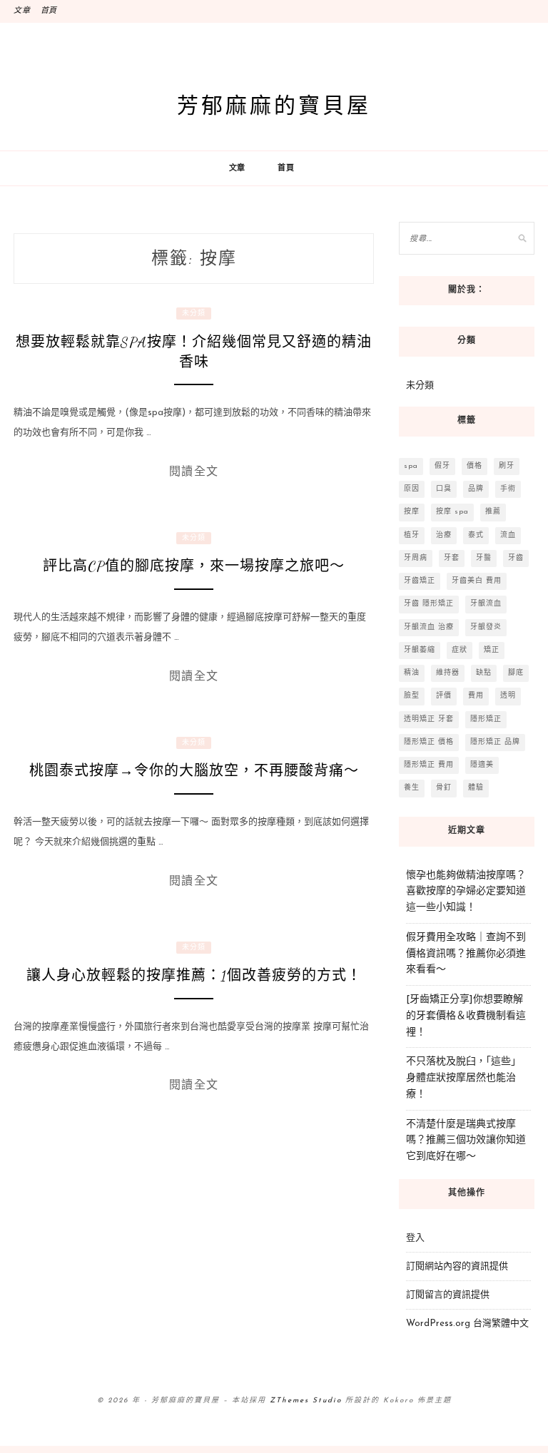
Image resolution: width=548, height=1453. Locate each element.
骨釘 (444, 788)
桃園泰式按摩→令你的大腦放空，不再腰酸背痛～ (194, 771)
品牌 (476, 489)
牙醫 (484, 558)
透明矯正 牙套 (429, 719)
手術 (508, 489)
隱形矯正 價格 (429, 742)
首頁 (49, 11)
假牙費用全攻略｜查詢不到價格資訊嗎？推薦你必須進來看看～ (466, 954)
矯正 (491, 650)
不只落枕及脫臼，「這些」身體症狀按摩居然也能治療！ (463, 1078)
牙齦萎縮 (419, 650)
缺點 (484, 673)
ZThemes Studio (306, 1400)
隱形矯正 (486, 719)
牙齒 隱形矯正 (429, 604)
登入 (415, 1238)
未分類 (194, 313)
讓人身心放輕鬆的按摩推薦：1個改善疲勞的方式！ (194, 975)
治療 (444, 535)
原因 (412, 489)
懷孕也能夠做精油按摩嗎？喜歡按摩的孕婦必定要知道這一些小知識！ (466, 892)
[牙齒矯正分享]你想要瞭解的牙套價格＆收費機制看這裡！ (466, 1016)
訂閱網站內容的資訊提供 (457, 1266)
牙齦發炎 (486, 627)
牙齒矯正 (419, 581)
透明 (508, 696)
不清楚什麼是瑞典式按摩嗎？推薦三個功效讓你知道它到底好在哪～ (466, 1141)
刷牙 (506, 466)
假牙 (442, 466)
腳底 (516, 673)
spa (411, 466)
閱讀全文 (194, 471)
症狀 (459, 650)
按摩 (412, 512)
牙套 (452, 558)
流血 (508, 535)
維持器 (448, 673)
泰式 (476, 535)
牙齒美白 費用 (477, 581)
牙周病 (415, 558)
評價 (444, 696)
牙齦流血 (486, 604)
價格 (474, 466)
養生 (412, 788)
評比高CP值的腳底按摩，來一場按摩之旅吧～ (194, 566)
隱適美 (482, 765)
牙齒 (516, 558)
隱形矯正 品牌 (495, 742)
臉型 (412, 696)
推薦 (493, 512)
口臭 (444, 489)
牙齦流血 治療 (429, 627)
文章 (22, 11)
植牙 (412, 535)
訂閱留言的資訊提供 (447, 1295)
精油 (412, 673)
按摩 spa (452, 512)
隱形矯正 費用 (429, 765)
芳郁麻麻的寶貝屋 (274, 104)
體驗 (476, 788)
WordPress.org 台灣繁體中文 (467, 1323)
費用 (476, 696)
